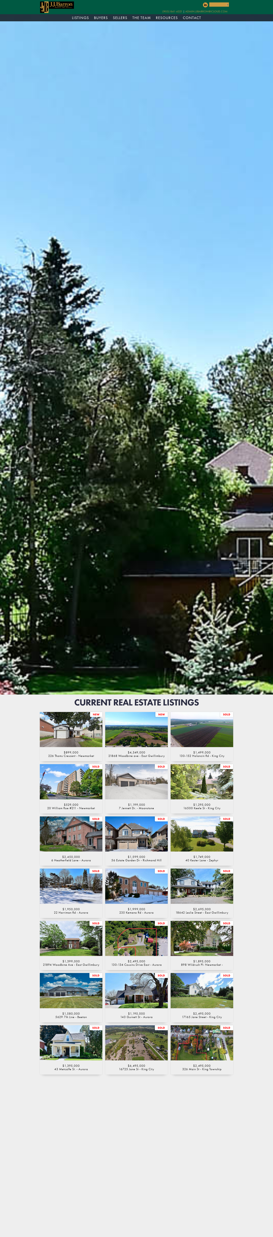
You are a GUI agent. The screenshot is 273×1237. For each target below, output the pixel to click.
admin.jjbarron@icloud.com (206, 11)
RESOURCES (167, 17)
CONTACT (192, 17)
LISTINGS (80, 17)
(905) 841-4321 (172, 11)
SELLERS (120, 17)
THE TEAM (141, 17)
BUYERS (101, 17)
